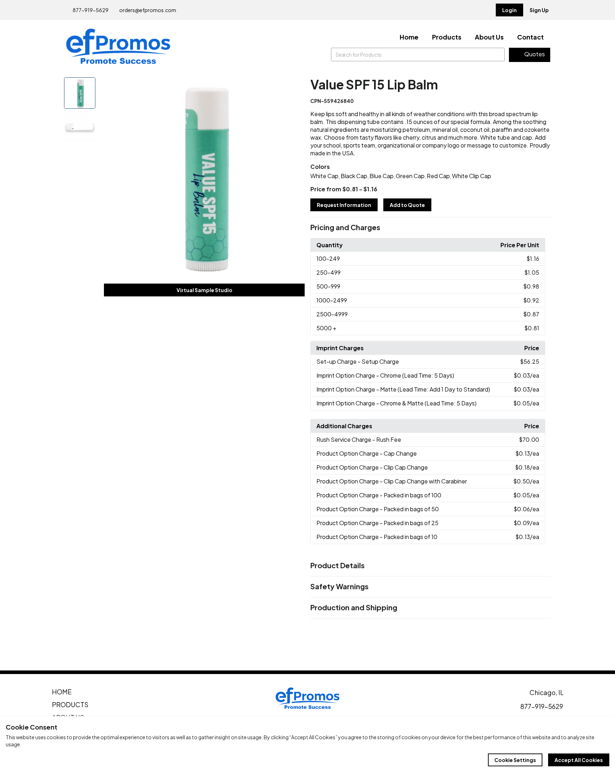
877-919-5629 (90, 10)
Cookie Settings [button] (515, 760)
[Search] (498, 54)
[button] (430, 227)
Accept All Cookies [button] (578, 760)
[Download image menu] (295, 86)
